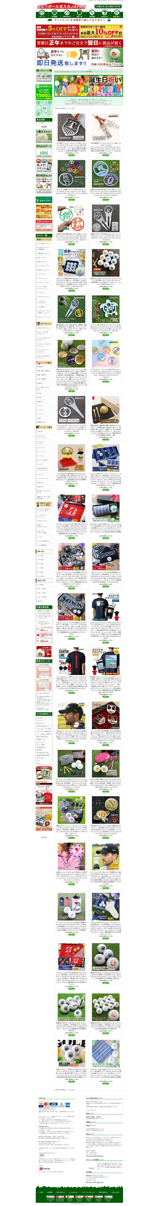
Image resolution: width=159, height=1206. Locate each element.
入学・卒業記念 (41, 379)
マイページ (99, 69)
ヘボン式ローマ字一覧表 (44, 728)
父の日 (39, 393)
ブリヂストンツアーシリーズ (41, 436)
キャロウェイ (41, 456)
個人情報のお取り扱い (43, 752)
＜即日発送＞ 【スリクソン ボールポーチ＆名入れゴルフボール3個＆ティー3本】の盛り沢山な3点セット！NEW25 (71, 783)
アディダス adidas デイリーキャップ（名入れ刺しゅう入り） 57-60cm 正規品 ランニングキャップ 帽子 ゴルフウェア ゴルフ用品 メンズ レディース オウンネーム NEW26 (71, 734)
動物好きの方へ (41, 422)
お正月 (39, 418)
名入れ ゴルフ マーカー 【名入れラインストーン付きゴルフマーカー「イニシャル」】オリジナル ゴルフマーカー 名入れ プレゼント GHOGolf (71, 876)
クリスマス (40, 410)
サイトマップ (40, 720)
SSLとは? (44, 837)
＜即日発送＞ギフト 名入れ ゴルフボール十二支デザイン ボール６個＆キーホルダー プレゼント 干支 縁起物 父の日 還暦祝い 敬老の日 (71, 1026)
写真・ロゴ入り (41, 257)
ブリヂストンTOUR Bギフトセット (43, 345)
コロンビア (40, 474)
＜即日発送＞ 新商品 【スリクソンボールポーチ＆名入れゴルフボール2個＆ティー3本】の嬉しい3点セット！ (71, 829)
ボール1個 (40, 555)
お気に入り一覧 (91, 69)
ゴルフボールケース (43, 296)
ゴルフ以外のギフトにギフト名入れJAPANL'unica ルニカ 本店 (60, 1199)
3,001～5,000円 (41, 588)
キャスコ (40, 464)
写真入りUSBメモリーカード (43, 526)
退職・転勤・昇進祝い (43, 370)
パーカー (40, 537)
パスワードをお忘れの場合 (117, 69)
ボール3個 (40, 564)
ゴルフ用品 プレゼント (44, 243)
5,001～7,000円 (41, 593)
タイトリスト (41, 447)
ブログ (39, 763)
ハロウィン (40, 405)
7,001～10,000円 (41, 597)
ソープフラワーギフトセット (41, 515)
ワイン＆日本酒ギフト (43, 541)
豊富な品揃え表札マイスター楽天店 (89, 1199)
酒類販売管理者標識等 (43, 755)
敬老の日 (40, 401)
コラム (39, 760)
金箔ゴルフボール (42, 261)
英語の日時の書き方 (42, 736)
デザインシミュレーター (43, 318)
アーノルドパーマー (43, 478)
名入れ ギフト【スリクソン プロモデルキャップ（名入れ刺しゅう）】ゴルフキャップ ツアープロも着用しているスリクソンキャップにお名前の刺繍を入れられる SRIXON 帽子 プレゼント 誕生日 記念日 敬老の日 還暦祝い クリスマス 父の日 (105, 877)
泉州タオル (40, 486)
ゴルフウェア (41, 292)
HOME (41, 1192)
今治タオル (40, 482)
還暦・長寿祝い (41, 375)
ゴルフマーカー (41, 274)
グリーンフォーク (42, 278)
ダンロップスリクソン (40, 442)
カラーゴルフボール (43, 266)
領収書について (41, 739)
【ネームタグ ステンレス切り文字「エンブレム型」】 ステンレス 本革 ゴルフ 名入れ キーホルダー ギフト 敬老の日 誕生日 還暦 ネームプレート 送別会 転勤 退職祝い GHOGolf (71, 147)
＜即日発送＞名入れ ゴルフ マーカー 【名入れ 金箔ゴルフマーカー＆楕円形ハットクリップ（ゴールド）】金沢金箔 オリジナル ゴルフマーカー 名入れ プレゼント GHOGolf (105, 829)
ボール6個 (40, 568)
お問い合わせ (40, 758)
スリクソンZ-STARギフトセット (42, 333)
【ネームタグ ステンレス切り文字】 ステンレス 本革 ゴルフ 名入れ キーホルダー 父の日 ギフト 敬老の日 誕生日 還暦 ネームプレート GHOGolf (105, 147)
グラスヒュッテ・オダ (83, 1203)
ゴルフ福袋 (40, 307)
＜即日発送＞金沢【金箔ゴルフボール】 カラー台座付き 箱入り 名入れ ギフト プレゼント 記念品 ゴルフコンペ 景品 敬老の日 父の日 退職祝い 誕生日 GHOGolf (71, 477)
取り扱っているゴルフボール (43, 491)
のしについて (40, 742)
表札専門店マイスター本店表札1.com (70, 1199)
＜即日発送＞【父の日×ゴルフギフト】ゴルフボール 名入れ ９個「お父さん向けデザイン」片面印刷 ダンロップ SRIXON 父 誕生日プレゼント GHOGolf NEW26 (71, 282)
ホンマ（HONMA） (43, 460)
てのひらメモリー (42, 521)
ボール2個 (40, 559)
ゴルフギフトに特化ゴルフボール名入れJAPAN (50, 1199)
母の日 (39, 397)
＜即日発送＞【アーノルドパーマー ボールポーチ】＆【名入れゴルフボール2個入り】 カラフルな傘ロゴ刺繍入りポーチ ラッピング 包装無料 (71, 926)
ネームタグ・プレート (43, 282)
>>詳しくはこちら (91, 1110)
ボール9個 (40, 572)
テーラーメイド (41, 451)
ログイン (106, 69)
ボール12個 (40, 576)
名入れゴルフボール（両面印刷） (43, 248)
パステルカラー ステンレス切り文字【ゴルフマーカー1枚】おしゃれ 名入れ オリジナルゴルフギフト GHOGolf (105, 373)
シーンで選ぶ (81, 71)
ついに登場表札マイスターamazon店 (99, 1199)
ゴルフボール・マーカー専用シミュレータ (43, 312)
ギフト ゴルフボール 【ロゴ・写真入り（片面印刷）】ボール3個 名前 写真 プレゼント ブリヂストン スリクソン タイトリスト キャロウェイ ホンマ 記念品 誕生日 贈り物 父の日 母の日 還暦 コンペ (71, 1073)
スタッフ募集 (40, 744)
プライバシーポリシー (88, 1192)
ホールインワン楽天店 (108, 1199)
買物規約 (39, 750)
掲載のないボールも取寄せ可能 (43, 497)
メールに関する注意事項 (44, 734)
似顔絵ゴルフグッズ (43, 270)
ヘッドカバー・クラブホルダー (41, 301)
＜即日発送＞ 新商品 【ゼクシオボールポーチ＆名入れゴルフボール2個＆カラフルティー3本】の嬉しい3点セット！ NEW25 (105, 783)
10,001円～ (40, 601)
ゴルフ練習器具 (41, 545)
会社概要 (49, 1192)
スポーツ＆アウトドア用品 (41, 531)
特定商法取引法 (41, 747)
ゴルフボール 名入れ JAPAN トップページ (66, 71)
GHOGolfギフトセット (44, 328)
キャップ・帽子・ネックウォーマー (42, 287)
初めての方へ (40, 723)
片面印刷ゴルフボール (43, 253)
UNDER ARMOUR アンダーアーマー (42, 469)
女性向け (40, 383)
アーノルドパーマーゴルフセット (43, 351)
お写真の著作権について (44, 726)
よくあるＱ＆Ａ (73, 1192)
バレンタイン (41, 414)
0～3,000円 (40, 584)
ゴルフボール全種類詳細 (44, 731)
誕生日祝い (40, 366)
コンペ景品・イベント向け (43, 388)
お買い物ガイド (41, 718)
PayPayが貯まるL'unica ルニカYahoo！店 (79, 1199)
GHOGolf (40, 431)
